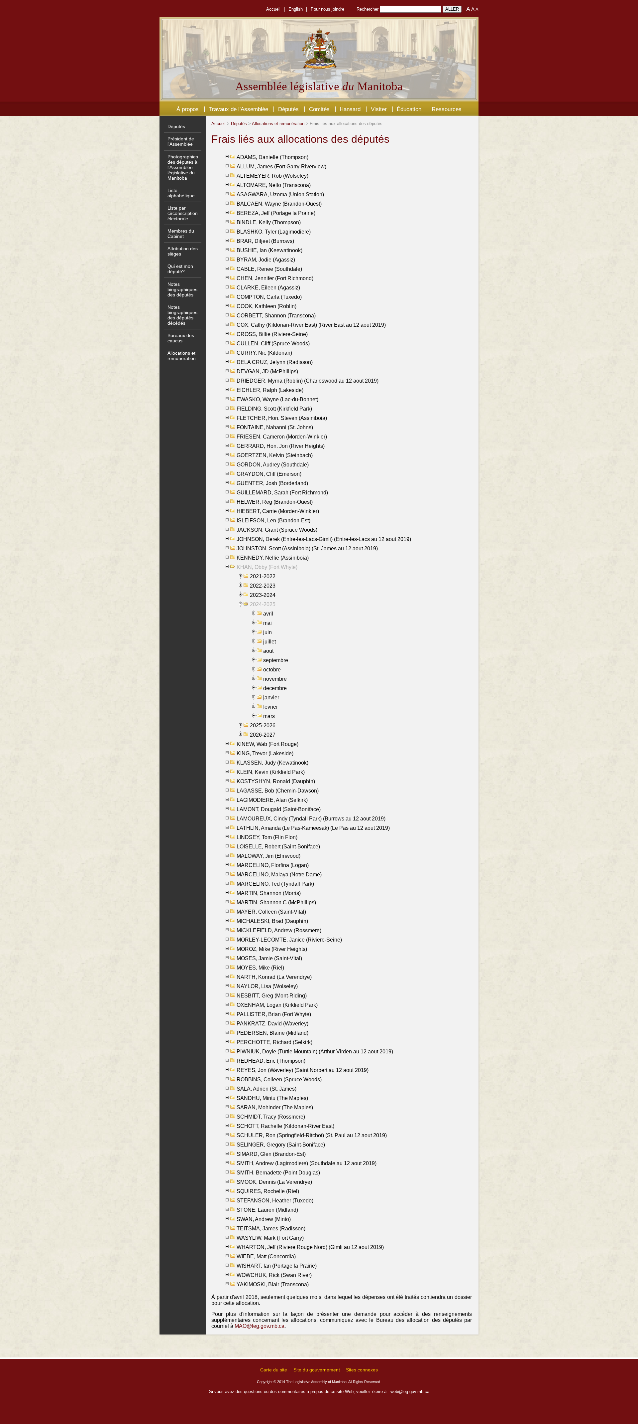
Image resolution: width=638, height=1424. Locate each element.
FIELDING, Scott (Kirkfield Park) (274, 409)
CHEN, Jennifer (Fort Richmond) (275, 278)
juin (267, 632)
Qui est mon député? (180, 269)
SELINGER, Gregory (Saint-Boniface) (281, 1145)
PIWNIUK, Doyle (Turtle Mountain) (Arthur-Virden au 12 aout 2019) (315, 1051)
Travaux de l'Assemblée (238, 109)
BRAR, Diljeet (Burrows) (265, 241)
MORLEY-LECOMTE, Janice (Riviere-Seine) (289, 940)
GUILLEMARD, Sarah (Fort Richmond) (282, 492)
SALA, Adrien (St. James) (266, 1089)
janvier (271, 697)
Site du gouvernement (316, 1369)
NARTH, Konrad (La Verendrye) (274, 977)
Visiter (379, 109)
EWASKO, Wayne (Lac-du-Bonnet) (277, 399)
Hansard (350, 109)
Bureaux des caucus (180, 338)
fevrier (270, 707)
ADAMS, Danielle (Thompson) (272, 157)
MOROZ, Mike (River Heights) (272, 949)
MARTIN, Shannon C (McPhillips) (276, 902)
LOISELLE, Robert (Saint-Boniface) (278, 846)
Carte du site (273, 1369)
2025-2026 (262, 725)
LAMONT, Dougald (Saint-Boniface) (279, 809)
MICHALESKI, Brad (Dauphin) (272, 921)
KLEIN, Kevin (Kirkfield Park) (271, 772)
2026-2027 (262, 735)
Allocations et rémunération (181, 355)
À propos (187, 109)
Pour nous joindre (327, 9)
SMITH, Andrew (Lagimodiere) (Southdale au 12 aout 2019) (306, 1163)
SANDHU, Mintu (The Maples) (272, 1098)
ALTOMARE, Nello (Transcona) (274, 185)
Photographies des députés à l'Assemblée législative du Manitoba (182, 167)
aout (268, 651)
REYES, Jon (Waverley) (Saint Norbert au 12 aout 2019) (303, 1070)
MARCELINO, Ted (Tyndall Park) (275, 884)
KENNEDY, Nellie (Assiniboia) (273, 558)
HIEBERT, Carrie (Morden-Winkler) (278, 511)
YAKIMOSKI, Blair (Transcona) (273, 1284)
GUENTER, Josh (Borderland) (272, 483)
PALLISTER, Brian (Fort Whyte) (274, 1014)
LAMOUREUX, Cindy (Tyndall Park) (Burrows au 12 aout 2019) (311, 818)
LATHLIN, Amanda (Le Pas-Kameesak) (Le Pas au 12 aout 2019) (313, 828)
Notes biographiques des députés (182, 289)
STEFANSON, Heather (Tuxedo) (275, 1200)
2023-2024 (262, 595)
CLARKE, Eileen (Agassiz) (268, 287)
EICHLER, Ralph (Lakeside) (270, 390)
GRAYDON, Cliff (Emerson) (269, 474)
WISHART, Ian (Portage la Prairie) (277, 1266)
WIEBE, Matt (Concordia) (266, 1256)
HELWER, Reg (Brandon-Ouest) (275, 502)
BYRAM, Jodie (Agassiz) (266, 260)
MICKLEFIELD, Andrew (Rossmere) (279, 930)
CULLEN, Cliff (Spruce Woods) (273, 343)
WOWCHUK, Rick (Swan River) (274, 1275)
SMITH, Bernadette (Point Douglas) (278, 1172)
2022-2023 (262, 586)
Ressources (447, 109)
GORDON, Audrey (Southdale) (273, 464)
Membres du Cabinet (180, 233)
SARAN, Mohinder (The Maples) (275, 1107)
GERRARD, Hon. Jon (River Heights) (281, 446)
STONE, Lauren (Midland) (267, 1210)
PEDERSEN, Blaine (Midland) (272, 1033)
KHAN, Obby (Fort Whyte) (267, 567)
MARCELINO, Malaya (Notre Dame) (279, 874)
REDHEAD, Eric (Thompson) (271, 1061)
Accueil (273, 9)
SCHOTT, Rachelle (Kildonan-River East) (285, 1126)
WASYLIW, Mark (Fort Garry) (270, 1238)
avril (268, 614)
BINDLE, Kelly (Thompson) (269, 222)
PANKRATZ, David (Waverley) (272, 1023)
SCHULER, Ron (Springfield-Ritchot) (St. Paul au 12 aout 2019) (312, 1135)
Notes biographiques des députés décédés (182, 315)
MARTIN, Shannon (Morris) (269, 893)
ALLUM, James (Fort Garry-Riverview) (281, 166)
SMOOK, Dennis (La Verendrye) (274, 1182)
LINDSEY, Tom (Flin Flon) (267, 837)
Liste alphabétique (181, 193)
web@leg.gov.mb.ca (409, 1391)
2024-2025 (262, 604)
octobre (272, 669)
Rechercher (367, 9)
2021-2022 (262, 576)
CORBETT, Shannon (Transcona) (276, 315)
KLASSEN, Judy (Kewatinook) (272, 763)
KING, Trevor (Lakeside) (265, 753)
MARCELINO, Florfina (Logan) (273, 865)
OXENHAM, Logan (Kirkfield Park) (277, 1005)
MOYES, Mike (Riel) (260, 968)
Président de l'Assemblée (180, 141)
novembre (275, 679)
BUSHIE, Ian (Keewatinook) (269, 250)
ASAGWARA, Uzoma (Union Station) (280, 194)
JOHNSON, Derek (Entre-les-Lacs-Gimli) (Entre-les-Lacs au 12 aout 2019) (324, 539)
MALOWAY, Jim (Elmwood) (268, 856)
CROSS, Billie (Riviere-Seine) (272, 334)
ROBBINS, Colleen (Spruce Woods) (279, 1079)
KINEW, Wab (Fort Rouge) (267, 744)
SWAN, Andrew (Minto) (264, 1219)
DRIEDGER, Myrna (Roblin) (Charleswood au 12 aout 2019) (307, 381)
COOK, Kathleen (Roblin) (266, 306)
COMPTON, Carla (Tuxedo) (269, 297)
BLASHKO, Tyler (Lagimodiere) (274, 232)
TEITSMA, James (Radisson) (271, 1228)
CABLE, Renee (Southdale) (269, 269)
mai (267, 623)
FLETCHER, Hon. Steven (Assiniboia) (282, 418)
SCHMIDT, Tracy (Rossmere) (271, 1117)
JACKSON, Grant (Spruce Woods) (277, 530)
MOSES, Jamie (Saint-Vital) (269, 958)
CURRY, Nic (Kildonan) (264, 353)
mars (269, 716)
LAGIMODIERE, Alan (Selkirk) (272, 800)
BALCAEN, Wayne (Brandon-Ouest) (279, 204)
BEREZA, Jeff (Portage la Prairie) (276, 213)
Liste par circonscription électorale (182, 213)
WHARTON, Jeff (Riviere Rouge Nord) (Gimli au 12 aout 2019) (310, 1247)
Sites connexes (362, 1369)
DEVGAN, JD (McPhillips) (267, 371)
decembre (275, 688)
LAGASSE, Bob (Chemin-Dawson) (278, 791)
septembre (275, 660)
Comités (319, 109)
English (295, 9)
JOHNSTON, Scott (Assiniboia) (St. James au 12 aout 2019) (307, 548)
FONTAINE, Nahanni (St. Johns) (275, 427)
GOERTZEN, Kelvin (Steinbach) (275, 455)
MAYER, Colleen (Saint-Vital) (271, 912)
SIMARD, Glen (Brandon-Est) (271, 1154)
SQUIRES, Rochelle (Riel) (268, 1191)
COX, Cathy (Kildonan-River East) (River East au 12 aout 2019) (311, 325)
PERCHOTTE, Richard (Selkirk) (274, 1042)
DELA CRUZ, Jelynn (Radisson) (275, 362)
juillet (269, 641)
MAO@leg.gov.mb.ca (259, 1326)
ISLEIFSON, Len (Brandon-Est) (273, 520)
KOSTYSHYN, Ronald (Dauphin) (276, 781)
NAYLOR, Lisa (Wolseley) (267, 986)
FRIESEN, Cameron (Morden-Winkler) (282, 437)
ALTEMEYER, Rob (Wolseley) (272, 176)
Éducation (409, 109)
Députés (288, 109)
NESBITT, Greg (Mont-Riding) (272, 995)
